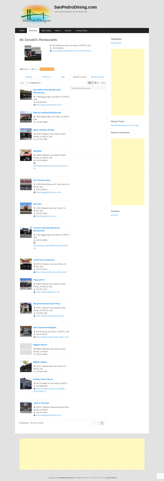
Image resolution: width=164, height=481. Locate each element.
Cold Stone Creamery (43, 259)
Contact (68, 30)
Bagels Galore (40, 344)
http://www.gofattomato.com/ (48, 192)
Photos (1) (46, 77)
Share (35, 69)
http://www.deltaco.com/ (46, 216)
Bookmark (25, 69)
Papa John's (39, 279)
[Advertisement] (127, 82)
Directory (33, 30)
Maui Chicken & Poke (44, 129)
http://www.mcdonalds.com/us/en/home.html (71, 51)
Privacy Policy (81, 30)
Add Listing (46, 30)
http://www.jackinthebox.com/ (48, 415)
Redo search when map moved (81, 88)
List (91, 83)
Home (22, 30)
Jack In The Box (41, 403)
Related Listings (79, 77)
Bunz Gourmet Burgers (44, 327)
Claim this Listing (47, 69)
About (57, 30)
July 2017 (114, 215)
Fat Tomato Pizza (41, 180)
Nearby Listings (97, 77)
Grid (97, 83)
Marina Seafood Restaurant (47, 112)
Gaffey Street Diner (43, 379)
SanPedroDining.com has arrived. (125, 125)
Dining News (116, 43)
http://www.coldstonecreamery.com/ (51, 272)
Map (63, 77)
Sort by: (33, 83)
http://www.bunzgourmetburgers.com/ (52, 337)
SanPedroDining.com (75, 7)
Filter (22, 83)
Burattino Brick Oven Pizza (46, 303)
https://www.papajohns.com (48, 292)
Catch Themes (111, 478)
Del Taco (37, 204)
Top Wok (37, 150)
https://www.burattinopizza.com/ (50, 316)
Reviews (28, 77)
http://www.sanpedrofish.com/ (49, 105)
